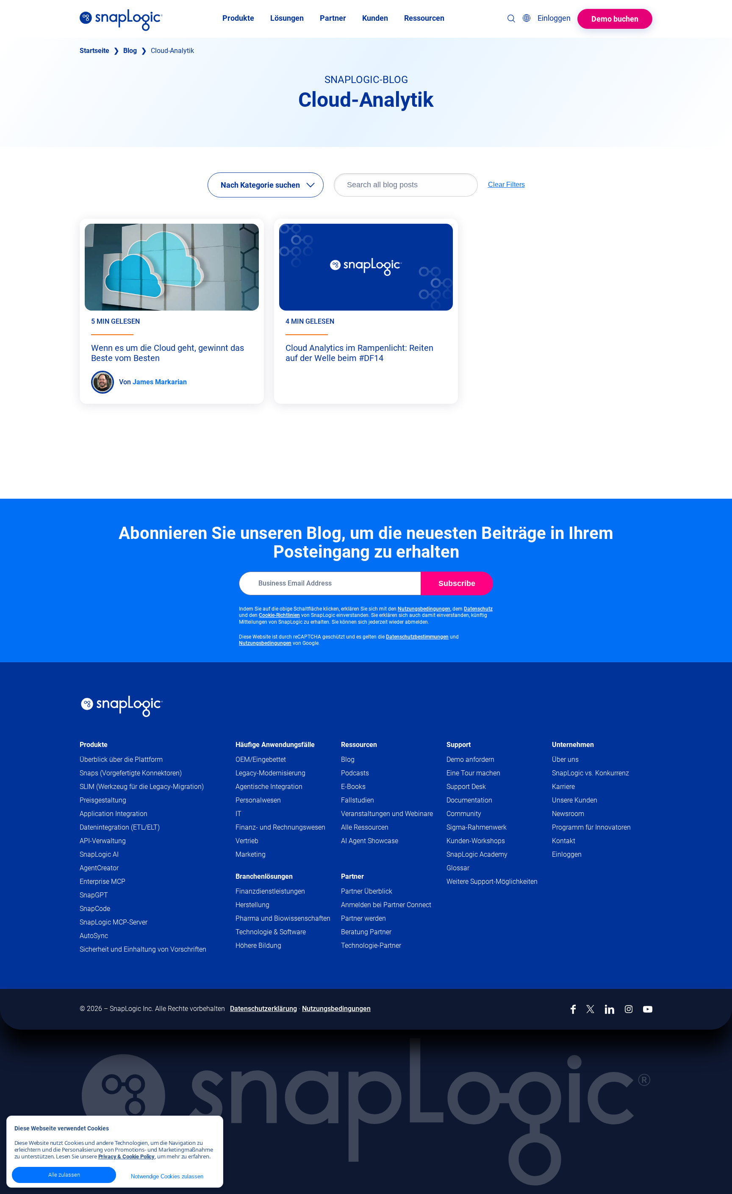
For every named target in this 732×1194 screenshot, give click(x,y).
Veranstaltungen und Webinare (387, 814)
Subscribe (456, 583)
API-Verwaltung (103, 841)
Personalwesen (258, 800)
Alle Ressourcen (364, 827)
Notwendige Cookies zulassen (167, 1176)
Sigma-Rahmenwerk (476, 827)
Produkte (94, 745)
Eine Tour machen (473, 773)
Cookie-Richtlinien (279, 615)
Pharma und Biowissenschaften (283, 918)
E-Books (353, 787)
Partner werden (363, 918)
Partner (352, 876)
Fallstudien (357, 800)
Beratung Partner (366, 932)
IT (238, 814)
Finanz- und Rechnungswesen (280, 827)
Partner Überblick (366, 891)
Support (458, 745)
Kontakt (563, 841)
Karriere (563, 787)
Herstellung (252, 905)
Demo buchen (614, 18)
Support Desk (482, 787)
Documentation (485, 800)
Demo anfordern (470, 759)
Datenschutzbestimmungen (417, 637)
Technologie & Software (271, 932)
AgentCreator (99, 868)
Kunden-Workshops (475, 841)
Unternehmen (573, 745)
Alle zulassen (64, 1175)
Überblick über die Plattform (121, 759)
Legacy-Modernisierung (270, 773)
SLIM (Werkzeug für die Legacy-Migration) (142, 787)
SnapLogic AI (99, 854)
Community (480, 814)
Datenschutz (478, 609)
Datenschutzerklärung (263, 1009)
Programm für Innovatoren (591, 827)
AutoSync (94, 936)
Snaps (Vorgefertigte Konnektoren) (131, 773)
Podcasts (355, 773)
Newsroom (568, 814)
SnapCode (95, 909)
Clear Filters (506, 184)
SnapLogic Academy (476, 854)
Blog (130, 51)
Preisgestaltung (103, 800)
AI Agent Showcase (369, 841)
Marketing (251, 854)
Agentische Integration (269, 787)
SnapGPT (94, 895)
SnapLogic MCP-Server (113, 922)
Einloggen (567, 854)
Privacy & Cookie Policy (126, 1156)
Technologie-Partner (371, 945)
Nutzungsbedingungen (424, 609)
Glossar (457, 868)
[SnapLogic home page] (122, 706)
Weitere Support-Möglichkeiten (492, 881)
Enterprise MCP (102, 881)
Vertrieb (247, 841)
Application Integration (113, 814)
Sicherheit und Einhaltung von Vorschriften (143, 949)
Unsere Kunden (574, 800)
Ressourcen (359, 745)
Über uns (565, 759)
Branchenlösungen (264, 876)
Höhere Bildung (258, 945)
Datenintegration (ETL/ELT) (120, 827)
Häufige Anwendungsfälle (275, 745)
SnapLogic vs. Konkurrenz (590, 773)
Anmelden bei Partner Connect (386, 905)
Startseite (94, 51)
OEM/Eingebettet (261, 759)
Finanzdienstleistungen (270, 891)
